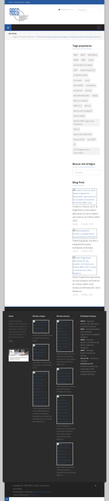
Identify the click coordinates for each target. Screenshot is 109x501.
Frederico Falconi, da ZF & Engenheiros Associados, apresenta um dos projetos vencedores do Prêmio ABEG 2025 (86, 213)
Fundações (91, 85)
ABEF (76, 55)
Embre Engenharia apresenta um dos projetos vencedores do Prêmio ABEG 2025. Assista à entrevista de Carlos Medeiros (86, 284)
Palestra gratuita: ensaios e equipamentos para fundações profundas (85, 244)
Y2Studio (33, 495)
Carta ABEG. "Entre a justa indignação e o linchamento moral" (42, 365)
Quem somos (19, 2)
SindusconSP (79, 139)
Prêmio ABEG (79, 116)
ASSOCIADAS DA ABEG (83, 65)
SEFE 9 (76, 129)
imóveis (88, 90)
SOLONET (91, 139)
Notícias (30, 37)
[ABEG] (19, 15)
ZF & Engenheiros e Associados (82, 151)
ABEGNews (92, 55)
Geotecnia (78, 90)
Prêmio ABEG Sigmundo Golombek (84, 122)
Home (11, 2)
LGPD (11, 341)
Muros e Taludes (81, 100)
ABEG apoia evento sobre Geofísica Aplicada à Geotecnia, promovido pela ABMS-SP (66, 471)
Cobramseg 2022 (87, 70)
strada (75, 224)
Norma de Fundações (83, 111)
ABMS (76, 60)
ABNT (83, 60)
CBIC (75, 70)
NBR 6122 (78, 105)
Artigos (27, 2)
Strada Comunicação (42, 492)
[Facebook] (98, 28)
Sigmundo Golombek (83, 134)
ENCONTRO (78, 85)
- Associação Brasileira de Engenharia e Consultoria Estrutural (89, 324)
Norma (88, 105)
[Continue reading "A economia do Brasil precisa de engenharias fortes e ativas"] (42, 326)
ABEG (83, 55)
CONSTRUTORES (80, 75)
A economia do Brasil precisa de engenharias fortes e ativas (43, 338)
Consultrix (78, 80)
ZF (75, 144)
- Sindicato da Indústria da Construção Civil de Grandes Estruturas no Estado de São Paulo (89, 369)
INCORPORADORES (82, 95)
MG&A (95, 95)
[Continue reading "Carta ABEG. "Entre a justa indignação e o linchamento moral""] (42, 352)
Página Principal (19, 37)
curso (87, 80)
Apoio (91, 60)
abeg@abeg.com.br (67, 9)
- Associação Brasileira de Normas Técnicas (87, 353)
